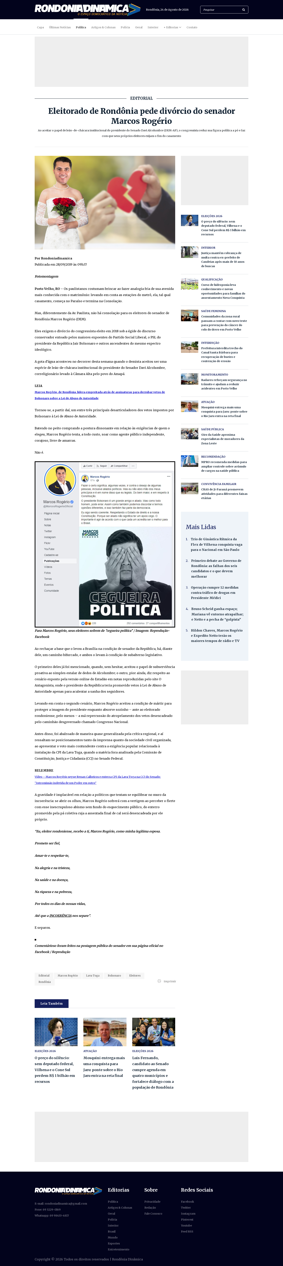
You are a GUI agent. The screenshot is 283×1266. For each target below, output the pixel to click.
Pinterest (187, 1219)
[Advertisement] (214, 697)
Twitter (186, 1207)
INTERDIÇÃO (210, 342)
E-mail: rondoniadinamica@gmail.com (61, 1203)
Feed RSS (187, 1231)
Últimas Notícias (60, 27)
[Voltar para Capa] (88, 9)
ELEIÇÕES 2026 (142, 1051)
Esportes (114, 1243)
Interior (153, 27)
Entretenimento (118, 1249)
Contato (192, 27)
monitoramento (214, 374)
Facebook (187, 1201)
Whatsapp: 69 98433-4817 (52, 1215)
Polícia (125, 27)
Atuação (90, 1051)
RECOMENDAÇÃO (213, 456)
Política (81, 27)
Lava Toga (93, 975)
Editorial (44, 975)
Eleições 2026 (45, 1051)
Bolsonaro (114, 975)
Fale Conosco (153, 1213)
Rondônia (45, 982)
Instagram (188, 1213)
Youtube (186, 1225)
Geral (138, 27)
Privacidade (152, 1201)
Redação (150, 1207)
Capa (40, 27)
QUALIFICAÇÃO (212, 279)
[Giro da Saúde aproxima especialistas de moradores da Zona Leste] (189, 433)
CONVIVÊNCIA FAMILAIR (218, 484)
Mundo (113, 1237)
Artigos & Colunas (103, 27)
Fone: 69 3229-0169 (48, 1209)
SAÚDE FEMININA (213, 311)
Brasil (112, 1231)
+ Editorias (171, 27)
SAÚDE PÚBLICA (212, 429)
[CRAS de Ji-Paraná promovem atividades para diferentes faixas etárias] (189, 488)
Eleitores (135, 975)
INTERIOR (208, 247)
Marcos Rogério (68, 975)
